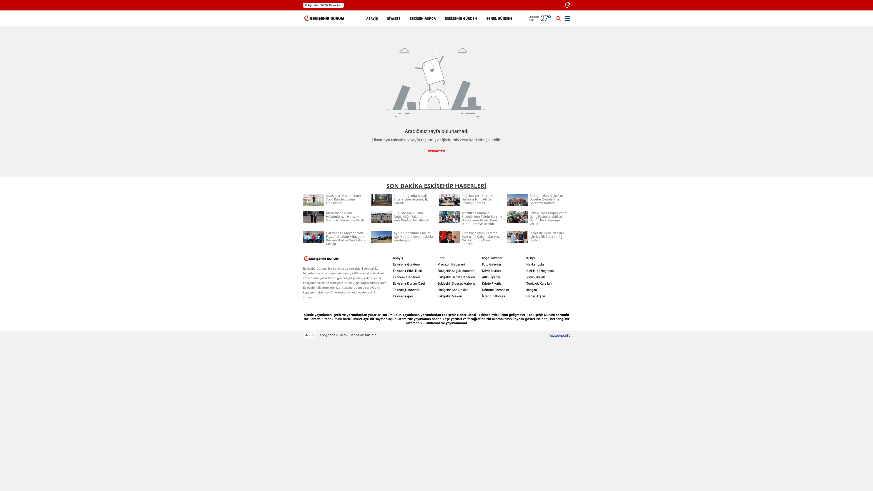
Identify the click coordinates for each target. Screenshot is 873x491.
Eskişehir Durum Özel (409, 283)
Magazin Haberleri (451, 264)
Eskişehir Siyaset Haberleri (457, 283)
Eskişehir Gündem (406, 264)
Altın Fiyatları (491, 277)
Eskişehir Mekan (449, 296)
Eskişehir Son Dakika (453, 290)
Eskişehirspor (403, 296)
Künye (531, 258)
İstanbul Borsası (494, 296)
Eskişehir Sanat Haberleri (456, 277)
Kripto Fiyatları (492, 283)
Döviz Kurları (491, 271)
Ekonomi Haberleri (406, 277)
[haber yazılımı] (559, 335)
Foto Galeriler (491, 264)
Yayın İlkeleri (535, 277)
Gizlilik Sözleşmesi (540, 271)
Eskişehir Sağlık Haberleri (456, 271)
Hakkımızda (535, 264)
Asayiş (398, 258)
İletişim (531, 290)
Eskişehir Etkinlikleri (407, 271)
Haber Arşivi (535, 296)
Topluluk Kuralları (539, 283)
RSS (311, 335)
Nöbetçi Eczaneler (495, 290)
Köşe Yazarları (492, 258)
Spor (440, 258)
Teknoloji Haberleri (406, 290)
